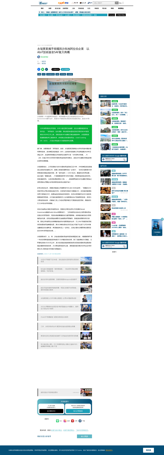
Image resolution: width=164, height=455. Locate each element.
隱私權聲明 (109, 450)
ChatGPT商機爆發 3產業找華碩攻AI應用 (54, 317)
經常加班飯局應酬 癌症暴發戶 (120, 192)
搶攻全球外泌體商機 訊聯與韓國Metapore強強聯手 (59, 279)
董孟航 (44, 63)
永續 (57, 74)
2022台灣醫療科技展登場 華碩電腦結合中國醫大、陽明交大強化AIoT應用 (59, 308)
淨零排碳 (63, 74)
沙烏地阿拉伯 (50, 74)
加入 (61, 421)
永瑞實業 (69, 74)
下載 (83, 421)
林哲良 (44, 61)
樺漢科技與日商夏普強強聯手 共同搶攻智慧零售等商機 (59, 336)
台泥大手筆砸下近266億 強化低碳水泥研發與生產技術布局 (60, 260)
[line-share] (42, 69)
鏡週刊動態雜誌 (68, 430)
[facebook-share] (38, 69)
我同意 (148, 450)
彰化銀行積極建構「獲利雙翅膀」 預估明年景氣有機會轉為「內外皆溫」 (59, 270)
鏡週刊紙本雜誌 (56, 430)
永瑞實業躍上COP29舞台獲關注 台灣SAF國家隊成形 (58, 298)
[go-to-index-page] (43, 3)
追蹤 (68, 421)
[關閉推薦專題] (162, 219)
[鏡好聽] (75, 3)
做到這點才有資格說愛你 (49, 392)
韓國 (39, 74)
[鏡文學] (83, 3)
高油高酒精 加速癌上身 (119, 208)
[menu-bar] (123, 3)
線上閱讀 (84, 436)
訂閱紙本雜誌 (121, 15)
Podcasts (112, 15)
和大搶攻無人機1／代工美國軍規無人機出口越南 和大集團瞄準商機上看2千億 (59, 345)
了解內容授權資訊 (82, 430)
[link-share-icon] (46, 69)
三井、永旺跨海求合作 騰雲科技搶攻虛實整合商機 (58, 326)
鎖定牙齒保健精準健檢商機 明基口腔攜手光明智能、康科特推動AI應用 (59, 289)
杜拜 (43, 74)
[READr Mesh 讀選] (90, 3)
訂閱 (76, 421)
